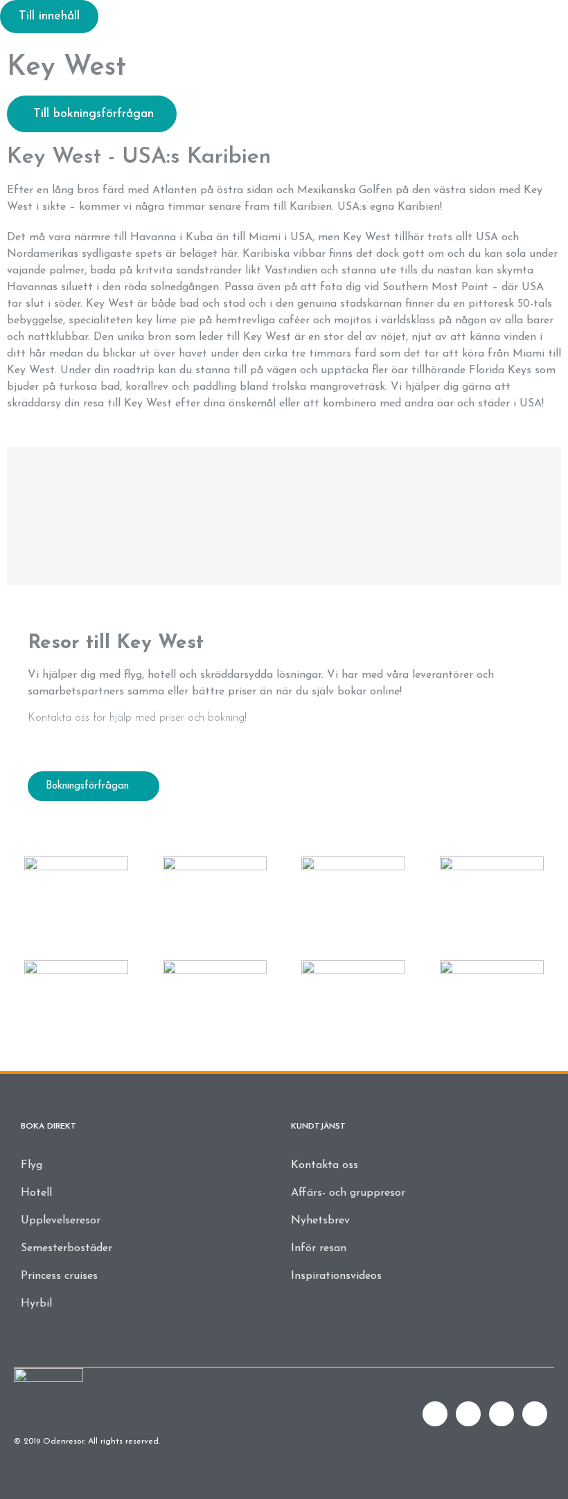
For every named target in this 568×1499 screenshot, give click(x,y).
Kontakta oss (324, 1165)
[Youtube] (501, 1413)
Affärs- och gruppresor (348, 1193)
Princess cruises (59, 1276)
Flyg (31, 1165)
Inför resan (318, 1248)
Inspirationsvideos (336, 1276)
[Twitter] (468, 1413)
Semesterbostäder (66, 1248)
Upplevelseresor (60, 1220)
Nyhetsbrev (320, 1220)
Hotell (36, 1193)
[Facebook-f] (435, 1413)
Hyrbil (36, 1303)
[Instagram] (534, 1413)
